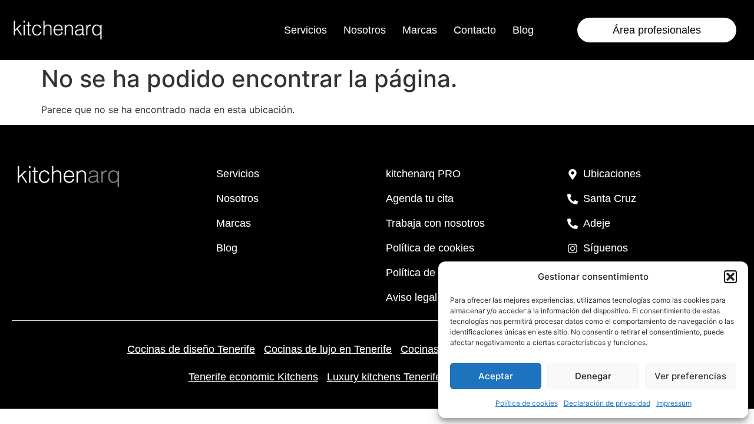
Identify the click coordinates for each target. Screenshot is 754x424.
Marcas (419, 30)
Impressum (674, 403)
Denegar (593, 376)
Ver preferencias (690, 376)
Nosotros (364, 30)
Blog (523, 30)
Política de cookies (526, 403)
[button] (730, 277)
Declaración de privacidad (607, 403)
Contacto (475, 30)
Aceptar (495, 376)
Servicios (305, 30)
